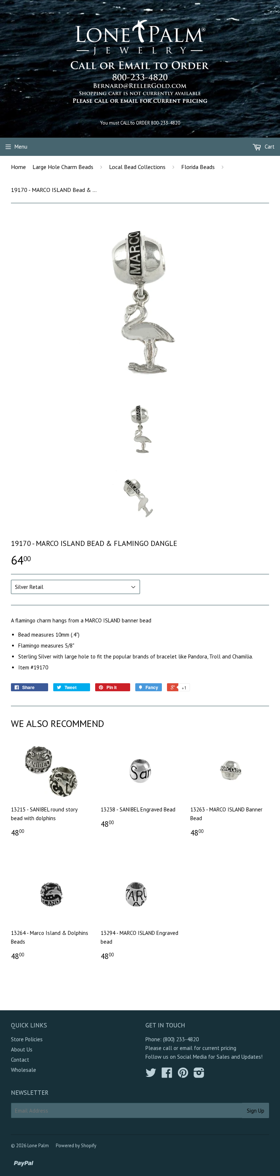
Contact (20, 1059)
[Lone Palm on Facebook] (167, 1074)
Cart (269, 146)
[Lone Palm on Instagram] (199, 1074)
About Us (21, 1049)
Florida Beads (198, 166)
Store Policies (27, 1039)
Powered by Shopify (76, 1145)
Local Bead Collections (137, 166)
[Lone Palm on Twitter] (150, 1074)
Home (18, 166)
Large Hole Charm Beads (62, 166)
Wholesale (23, 1069)
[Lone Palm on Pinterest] (183, 1074)
